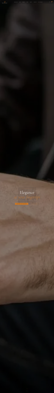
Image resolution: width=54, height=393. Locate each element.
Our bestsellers (34, 203)
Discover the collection (22, 203)
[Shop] (49, 2)
